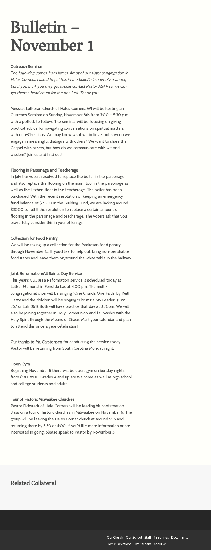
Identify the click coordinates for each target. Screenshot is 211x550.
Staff (147, 537)
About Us (160, 544)
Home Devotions (119, 544)
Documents (179, 537)
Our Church (115, 537)
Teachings (161, 537)
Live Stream (142, 544)
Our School (134, 537)
